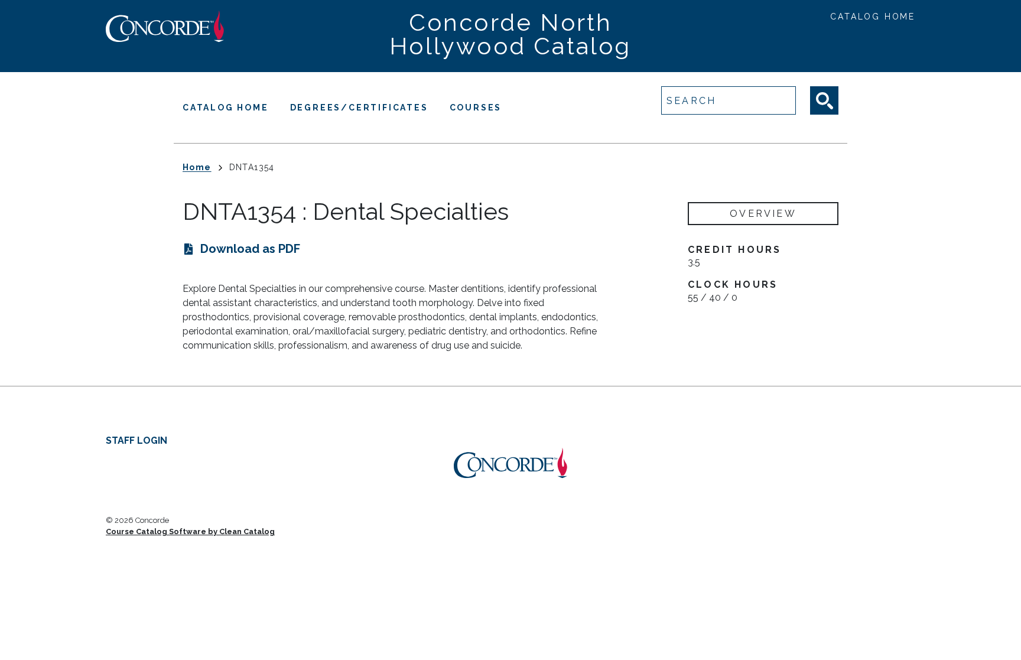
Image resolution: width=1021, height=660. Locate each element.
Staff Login (136, 440)
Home (197, 167)
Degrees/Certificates (359, 107)
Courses (476, 107)
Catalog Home (872, 16)
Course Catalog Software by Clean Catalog (190, 531)
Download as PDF (250, 249)
